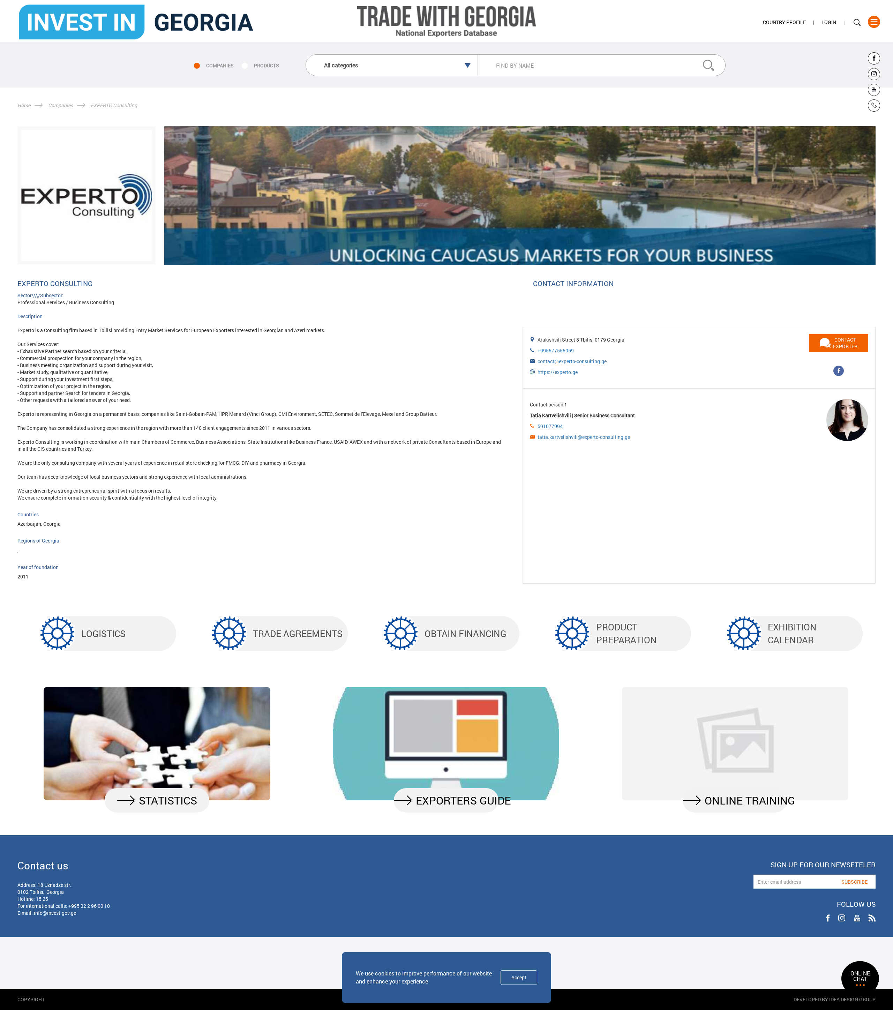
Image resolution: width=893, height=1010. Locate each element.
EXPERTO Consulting (114, 105)
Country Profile (784, 22)
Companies (60, 105)
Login (828, 22)
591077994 (550, 426)
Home (23, 105)
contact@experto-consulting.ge (572, 361)
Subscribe (854, 881)
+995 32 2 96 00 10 (89, 906)
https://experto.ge (558, 372)
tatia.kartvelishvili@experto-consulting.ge (584, 437)
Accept (518, 977)
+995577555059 (556, 350)
